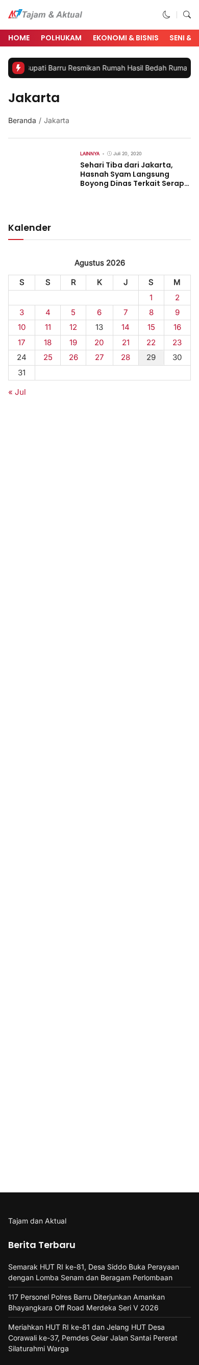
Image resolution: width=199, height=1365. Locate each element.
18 (48, 342)
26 (73, 357)
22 (151, 342)
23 (177, 342)
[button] (166, 14)
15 (151, 327)
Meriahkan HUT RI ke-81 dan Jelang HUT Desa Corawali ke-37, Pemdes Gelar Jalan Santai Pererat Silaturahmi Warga (93, 1338)
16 (177, 327)
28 (125, 357)
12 (73, 327)
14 (125, 327)
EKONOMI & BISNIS (126, 38)
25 (48, 357)
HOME (19, 38)
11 (48, 327)
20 (99, 342)
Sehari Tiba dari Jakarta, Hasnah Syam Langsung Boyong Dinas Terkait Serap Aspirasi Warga (132, 179)
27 (99, 357)
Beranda (22, 120)
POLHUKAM (61, 38)
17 (22, 342)
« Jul (17, 392)
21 (126, 342)
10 (22, 327)
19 (73, 342)
